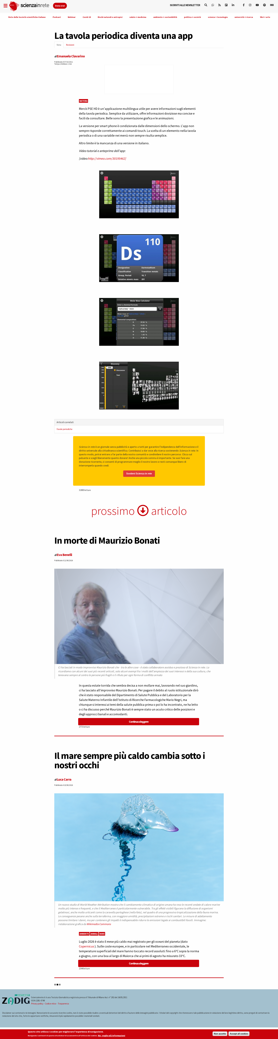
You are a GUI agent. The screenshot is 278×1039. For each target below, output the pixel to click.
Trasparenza (63, 1003)
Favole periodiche (64, 429)
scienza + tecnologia (218, 17)
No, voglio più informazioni (111, 1035)
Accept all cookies (239, 1033)
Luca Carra (64, 779)
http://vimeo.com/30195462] (107, 158)
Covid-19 (87, 17)
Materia (83, 101)
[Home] (31, 6)
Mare (102, 933)
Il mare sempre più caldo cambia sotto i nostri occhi (129, 760)
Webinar (72, 17)
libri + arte (265, 17)
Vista (60, 45)
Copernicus (87, 946)
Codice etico (50, 1003)
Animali (94, 933)
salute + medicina (137, 17)
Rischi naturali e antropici (110, 17)
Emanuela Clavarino (71, 56)
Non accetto (220, 1033)
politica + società (192, 17)
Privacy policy (37, 1003)
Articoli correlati (65, 422)
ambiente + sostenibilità (165, 17)
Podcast (57, 17)
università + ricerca (244, 17)
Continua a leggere (138, 721)
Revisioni (70, 44)
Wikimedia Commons (99, 924)
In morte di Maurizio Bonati (107, 540)
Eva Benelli (64, 554)
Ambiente (84, 933)
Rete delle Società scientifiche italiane (27, 17)
